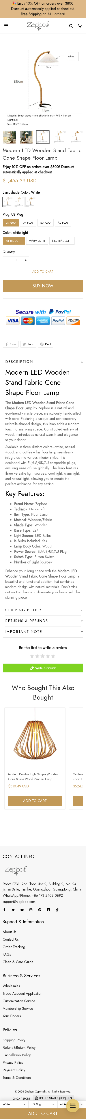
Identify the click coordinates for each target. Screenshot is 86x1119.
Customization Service (19, 1001)
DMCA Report (21, 1099)
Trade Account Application (22, 993)
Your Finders (12, 1016)
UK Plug (28, 223)
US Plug (17, 214)
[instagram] (32, 909)
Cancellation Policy (17, 1055)
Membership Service (18, 1008)
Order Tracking (14, 946)
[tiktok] (59, 909)
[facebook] (6, 909)
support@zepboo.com (19, 901)
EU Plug (45, 223)
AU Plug (63, 223)
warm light (37, 241)
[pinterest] (41, 909)
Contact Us (11, 939)
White (35, 192)
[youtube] (23, 909)
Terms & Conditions (17, 1077)
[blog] (50, 909)
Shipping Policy (14, 1040)
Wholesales (11, 986)
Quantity (9, 252)
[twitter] (14, 909)
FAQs (7, 954)
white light (20, 232)
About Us (9, 931)
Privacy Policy (13, 1062)
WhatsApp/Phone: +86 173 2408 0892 (33, 895)
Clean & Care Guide (18, 961)
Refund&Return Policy (19, 1047)
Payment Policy (14, 1070)
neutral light (62, 241)
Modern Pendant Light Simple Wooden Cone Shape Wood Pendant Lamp (33, 776)
